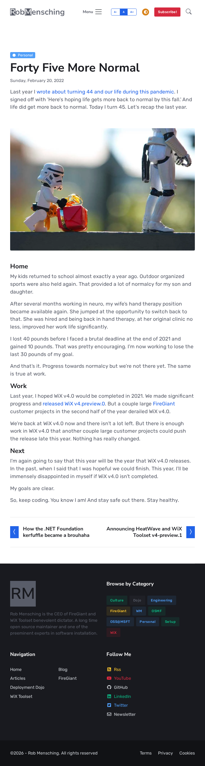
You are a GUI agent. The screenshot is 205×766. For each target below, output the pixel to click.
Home (16, 669)
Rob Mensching (43, 753)
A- (115, 11)
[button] (189, 12)
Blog (63, 669)
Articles (17, 678)
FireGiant (164, 404)
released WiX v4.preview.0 (74, 404)
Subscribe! (167, 12)
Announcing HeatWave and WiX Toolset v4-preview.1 (144, 531)
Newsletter (125, 714)
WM (139, 611)
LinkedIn (122, 696)
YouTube (122, 678)
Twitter (121, 705)
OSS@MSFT (120, 622)
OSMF (157, 611)
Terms (146, 753)
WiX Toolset (21, 696)
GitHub (121, 687)
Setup (170, 622)
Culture (117, 600)
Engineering (161, 600)
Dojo (137, 600)
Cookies (187, 753)
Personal (25, 55)
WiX (113, 633)
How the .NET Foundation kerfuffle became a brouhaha (56, 531)
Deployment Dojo (27, 687)
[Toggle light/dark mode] (145, 12)
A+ (132, 11)
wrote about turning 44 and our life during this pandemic (105, 92)
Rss (117, 669)
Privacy (165, 753)
